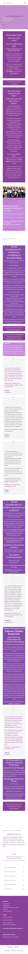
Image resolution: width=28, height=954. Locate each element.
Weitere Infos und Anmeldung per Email (14, 798)
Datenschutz (10, 947)
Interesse (7, 795)
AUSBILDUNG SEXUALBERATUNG (11, 229)
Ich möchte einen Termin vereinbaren (14, 83)
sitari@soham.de (9, 922)
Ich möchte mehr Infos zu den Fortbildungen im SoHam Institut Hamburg (14, 806)
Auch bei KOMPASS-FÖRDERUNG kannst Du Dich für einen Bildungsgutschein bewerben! (14, 337)
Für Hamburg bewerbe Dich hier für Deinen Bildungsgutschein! (14, 328)
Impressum (16, 947)
